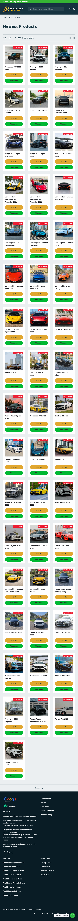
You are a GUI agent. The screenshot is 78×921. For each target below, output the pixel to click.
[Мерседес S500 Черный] (14, 707)
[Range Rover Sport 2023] (39, 142)
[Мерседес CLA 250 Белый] (14, 99)
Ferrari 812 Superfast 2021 (38, 330)
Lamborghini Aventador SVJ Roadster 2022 (36, 199)
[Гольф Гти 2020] (64, 707)
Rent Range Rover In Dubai (14, 883)
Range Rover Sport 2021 (13, 417)
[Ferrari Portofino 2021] (64, 318)
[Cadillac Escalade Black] (64, 361)
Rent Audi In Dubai (10, 895)
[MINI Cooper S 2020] (64, 491)
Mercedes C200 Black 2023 (63, 155)
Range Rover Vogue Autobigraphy (63, 590)
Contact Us (45, 806)
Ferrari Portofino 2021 (64, 329)
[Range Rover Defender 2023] (64, 99)
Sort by (18, 38)
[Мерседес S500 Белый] (39, 55)
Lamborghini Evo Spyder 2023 (12, 244)
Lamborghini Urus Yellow (37, 590)
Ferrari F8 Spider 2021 (62, 547)
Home (5, 17)
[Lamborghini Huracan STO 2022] (64, 185)
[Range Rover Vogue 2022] (14, 491)
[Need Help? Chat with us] (72, 915)
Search (43, 802)
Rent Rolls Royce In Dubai (13, 871)
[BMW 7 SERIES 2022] (64, 621)
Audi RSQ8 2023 (11, 373)
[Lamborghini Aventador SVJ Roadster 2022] (39, 185)
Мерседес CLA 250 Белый (13, 111)
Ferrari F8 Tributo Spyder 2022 (12, 330)
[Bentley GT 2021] (64, 404)
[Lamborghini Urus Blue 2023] (39, 274)
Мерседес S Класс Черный (62, 68)
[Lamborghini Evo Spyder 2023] (14, 231)
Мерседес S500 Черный (11, 720)
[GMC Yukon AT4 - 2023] (39, 361)
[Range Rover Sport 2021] (14, 404)
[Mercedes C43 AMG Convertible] (14, 664)
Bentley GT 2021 (61, 416)
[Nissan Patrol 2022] (64, 664)
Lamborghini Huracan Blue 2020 (39, 244)
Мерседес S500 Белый (36, 68)
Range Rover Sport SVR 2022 (13, 155)
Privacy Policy (46, 815)
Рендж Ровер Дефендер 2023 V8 (38, 720)
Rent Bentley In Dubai (12, 875)
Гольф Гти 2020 (61, 719)
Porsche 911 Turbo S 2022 (38, 547)
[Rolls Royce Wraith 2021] (14, 534)
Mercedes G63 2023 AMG (13, 68)
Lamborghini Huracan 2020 (64, 244)
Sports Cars (45, 867)
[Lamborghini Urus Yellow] (39, 577)
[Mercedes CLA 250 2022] (39, 491)
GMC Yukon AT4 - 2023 (37, 374)
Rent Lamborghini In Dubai (14, 863)
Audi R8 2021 (60, 459)
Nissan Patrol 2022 (62, 676)
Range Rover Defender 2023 (61, 111)
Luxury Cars (46, 863)
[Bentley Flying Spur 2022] (14, 447)
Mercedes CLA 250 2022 (37, 504)
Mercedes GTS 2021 (38, 416)
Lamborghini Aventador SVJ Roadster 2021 (11, 199)
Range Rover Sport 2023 (38, 155)
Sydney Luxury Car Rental (16, 909)
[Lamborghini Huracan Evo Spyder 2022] (14, 577)
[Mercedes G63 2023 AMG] (14, 55)
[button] (70, 9)
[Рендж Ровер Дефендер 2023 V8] (39, 707)
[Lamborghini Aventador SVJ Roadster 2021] (14, 185)
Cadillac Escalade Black (62, 374)
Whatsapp (14, 80)
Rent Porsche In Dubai (12, 887)
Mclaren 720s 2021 (37, 459)
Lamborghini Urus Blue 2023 (37, 287)
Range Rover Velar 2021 (37, 633)
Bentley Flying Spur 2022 (13, 460)
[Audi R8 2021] (64, 447)
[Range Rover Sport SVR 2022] (14, 142)
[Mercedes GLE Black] (39, 99)
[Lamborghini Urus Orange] (64, 274)
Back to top (39, 788)
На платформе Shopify (33, 909)
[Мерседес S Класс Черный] (64, 55)
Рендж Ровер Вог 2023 (12, 763)
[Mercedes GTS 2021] (39, 404)
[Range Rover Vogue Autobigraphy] (64, 577)
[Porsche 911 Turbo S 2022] (39, 534)
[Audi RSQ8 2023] (14, 361)
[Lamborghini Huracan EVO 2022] (14, 274)
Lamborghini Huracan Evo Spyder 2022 (14, 590)
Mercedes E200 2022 (38, 676)
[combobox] (45, 9)
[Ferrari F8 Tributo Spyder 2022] (14, 318)
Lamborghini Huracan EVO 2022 (14, 287)
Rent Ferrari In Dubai (11, 867)
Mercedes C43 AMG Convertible (13, 677)
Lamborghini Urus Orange (62, 287)
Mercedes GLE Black (38, 110)
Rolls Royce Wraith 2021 (13, 547)
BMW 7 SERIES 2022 (63, 632)
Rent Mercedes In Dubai (12, 879)
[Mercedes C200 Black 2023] (64, 142)
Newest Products (14, 17)
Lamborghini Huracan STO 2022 (64, 198)
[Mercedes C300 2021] (14, 621)
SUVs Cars (45, 875)
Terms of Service (47, 811)
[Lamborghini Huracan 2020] (64, 231)
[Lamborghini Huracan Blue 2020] (39, 231)
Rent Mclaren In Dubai (12, 891)
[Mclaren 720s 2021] (39, 447)
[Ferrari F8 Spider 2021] (64, 534)
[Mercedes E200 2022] (39, 664)
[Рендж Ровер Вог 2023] (14, 751)
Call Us (14, 75)
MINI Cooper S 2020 (63, 502)
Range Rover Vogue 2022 (13, 504)
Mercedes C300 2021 (13, 632)
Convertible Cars (47, 871)
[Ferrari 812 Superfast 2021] (39, 318)
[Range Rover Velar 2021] (39, 621)
